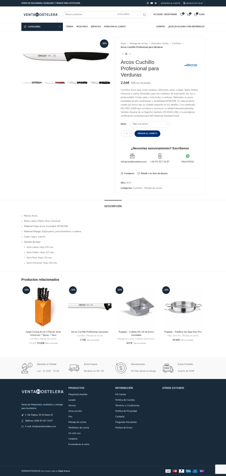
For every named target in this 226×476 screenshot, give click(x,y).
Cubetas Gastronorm (145, 339)
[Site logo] (40, 14)
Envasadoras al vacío (78, 444)
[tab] (113, 204)
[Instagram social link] (148, 3)
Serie (123, 124)
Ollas (169, 336)
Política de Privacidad (126, 411)
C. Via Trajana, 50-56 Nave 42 (39, 415)
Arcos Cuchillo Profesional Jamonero (89, 331)
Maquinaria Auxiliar (77, 394)
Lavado (72, 400)
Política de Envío (123, 428)
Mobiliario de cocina (78, 428)
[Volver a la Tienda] (126, 54)
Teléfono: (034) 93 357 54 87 (39, 421)
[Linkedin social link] (156, 3)
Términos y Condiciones (127, 405)
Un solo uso (74, 433)
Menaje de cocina (138, 43)
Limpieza (72, 439)
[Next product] (130, 54)
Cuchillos (176, 43)
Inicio (123, 43)
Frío (70, 416)
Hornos (72, 405)
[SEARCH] (144, 14)
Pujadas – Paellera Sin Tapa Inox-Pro (183, 331)
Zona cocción (75, 411)
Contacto (120, 416)
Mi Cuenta (120, 394)
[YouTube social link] (152, 3)
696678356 (187, 162)
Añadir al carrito (147, 134)
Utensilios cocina (159, 43)
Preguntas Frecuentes (126, 422)
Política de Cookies (125, 400)
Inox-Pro (177, 336)
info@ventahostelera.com (134, 162)
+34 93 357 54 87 (159, 162)
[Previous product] (122, 54)
